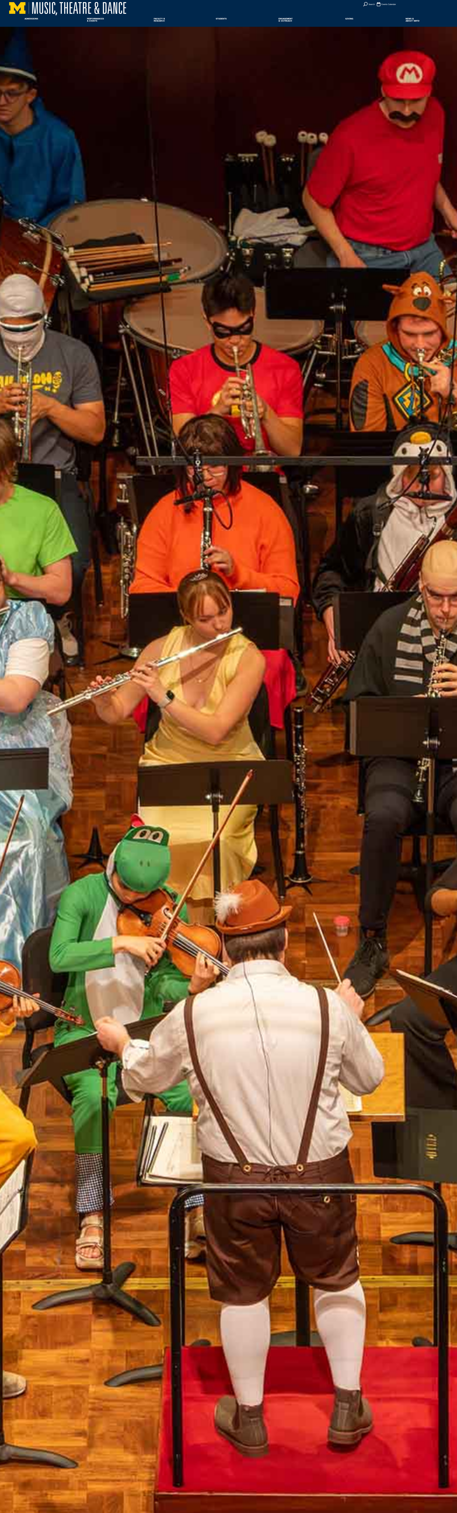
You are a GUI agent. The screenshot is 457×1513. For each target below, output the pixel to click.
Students (221, 19)
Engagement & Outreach (285, 20)
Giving (349, 19)
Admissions (31, 19)
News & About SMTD (412, 20)
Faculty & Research (159, 20)
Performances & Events (95, 20)
